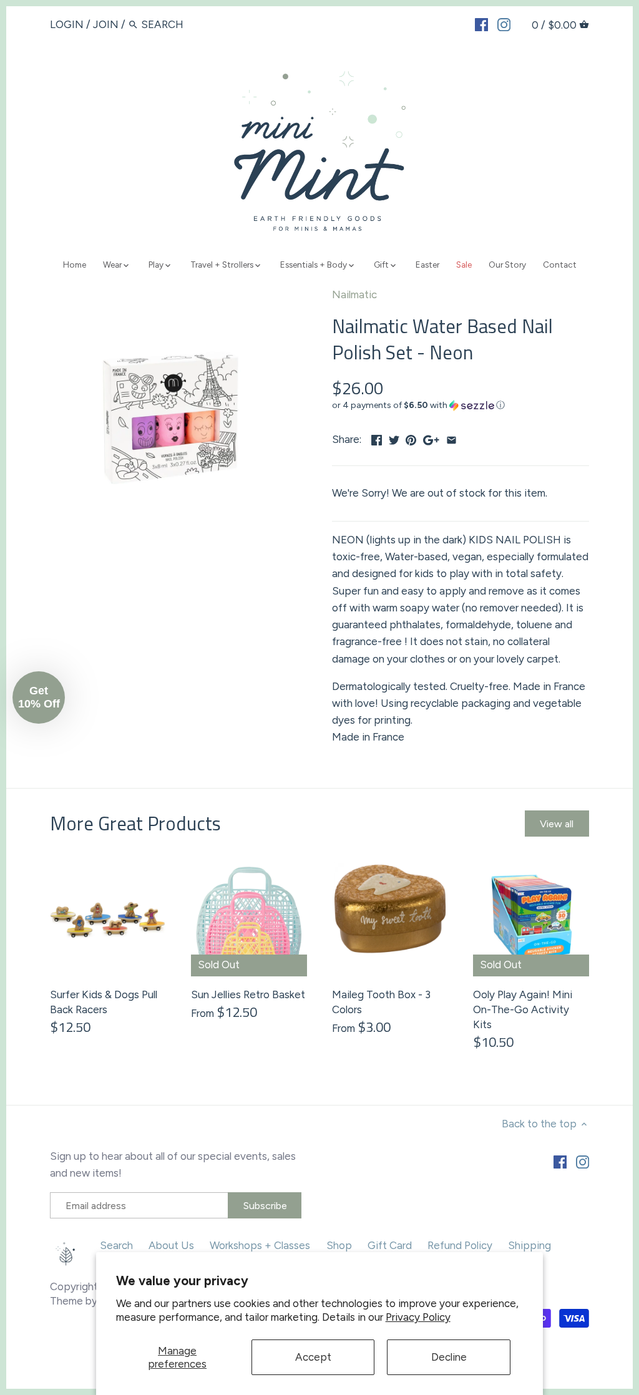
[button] (460, 405)
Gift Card (390, 1245)
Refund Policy (459, 1245)
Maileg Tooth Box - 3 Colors (381, 1002)
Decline (449, 1357)
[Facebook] (481, 24)
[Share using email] (451, 438)
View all (556, 824)
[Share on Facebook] (376, 438)
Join (106, 24)
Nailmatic (354, 294)
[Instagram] (503, 24)
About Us (171, 1245)
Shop (339, 1245)
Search (116, 1245)
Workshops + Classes (260, 1245)
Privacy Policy (418, 1317)
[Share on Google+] (431, 438)
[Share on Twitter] (394, 438)
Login (67, 24)
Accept (313, 1357)
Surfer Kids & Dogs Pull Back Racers (103, 1002)
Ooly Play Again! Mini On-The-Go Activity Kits (522, 1009)
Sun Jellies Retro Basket (248, 994)
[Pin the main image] (411, 438)
